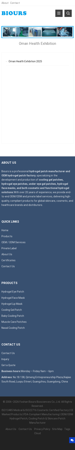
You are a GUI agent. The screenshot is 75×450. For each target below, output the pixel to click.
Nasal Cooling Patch (13, 327)
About (5, 2)
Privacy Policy (42, 429)
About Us (6, 254)
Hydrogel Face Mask (13, 297)
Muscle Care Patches (14, 321)
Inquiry (5, 359)
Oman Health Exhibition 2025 (25, 61)
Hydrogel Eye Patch (12, 291)
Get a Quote (8, 365)
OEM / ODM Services (13, 242)
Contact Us (8, 266)
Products (6, 236)
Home (4, 230)
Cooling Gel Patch (11, 309)
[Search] (68, 13)
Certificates (8, 260)
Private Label (9, 248)
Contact (15, 2)
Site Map (57, 429)
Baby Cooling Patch (12, 315)
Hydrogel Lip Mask (11, 303)
